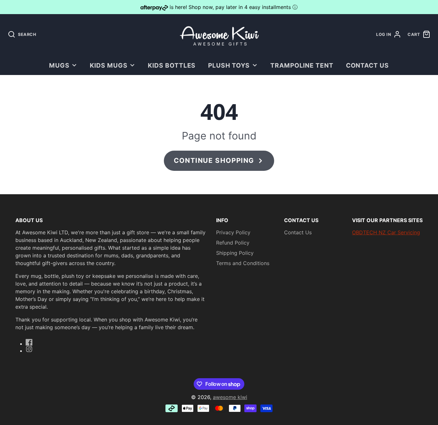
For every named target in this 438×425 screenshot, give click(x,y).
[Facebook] (29, 342)
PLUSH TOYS (229, 65)
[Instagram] (29, 349)
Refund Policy (232, 242)
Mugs (59, 65)
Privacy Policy (233, 232)
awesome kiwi (230, 397)
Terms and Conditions (242, 263)
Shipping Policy (235, 253)
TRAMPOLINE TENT (301, 65)
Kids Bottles (172, 65)
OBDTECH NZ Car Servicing (386, 232)
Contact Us (367, 65)
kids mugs (109, 65)
